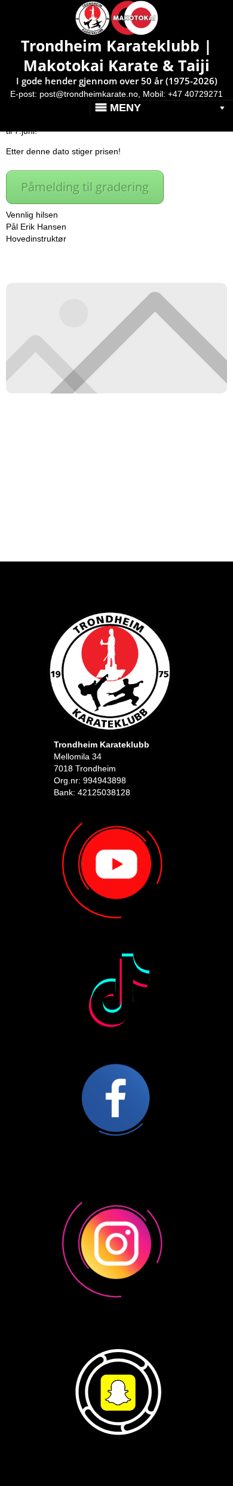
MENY (125, 108)
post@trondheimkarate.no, (89, 94)
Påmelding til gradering (85, 187)
